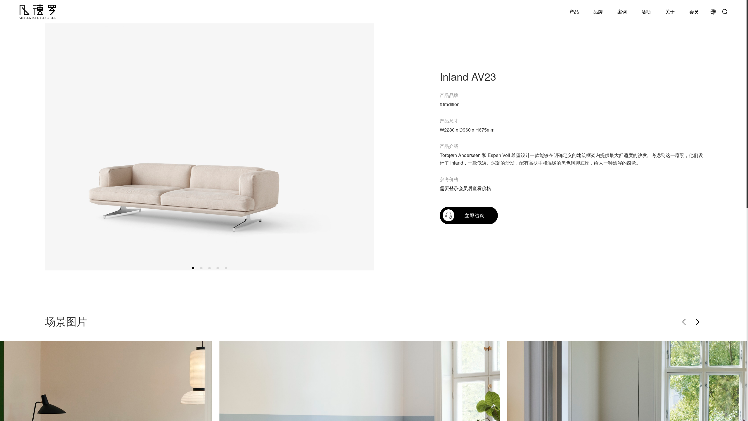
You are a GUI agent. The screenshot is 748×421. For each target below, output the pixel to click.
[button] (193, 268)
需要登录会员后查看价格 (465, 188)
